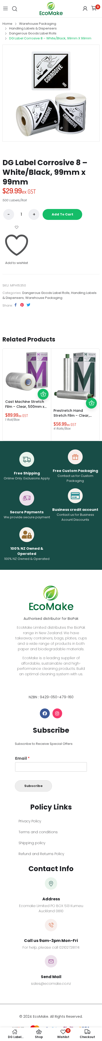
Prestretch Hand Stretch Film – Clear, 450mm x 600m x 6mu (73, 415)
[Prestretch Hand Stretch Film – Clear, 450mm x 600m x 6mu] (75, 375)
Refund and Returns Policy (41, 853)
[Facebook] (45, 713)
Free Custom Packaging (75, 470)
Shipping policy (32, 842)
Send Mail (51, 977)
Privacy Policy (30, 821)
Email (22, 758)
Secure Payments (27, 512)
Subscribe (33, 785)
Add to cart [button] (43, 394)
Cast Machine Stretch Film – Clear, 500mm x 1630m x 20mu (24, 406)
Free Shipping (27, 473)
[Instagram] (57, 713)
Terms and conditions (38, 832)
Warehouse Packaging (43, 297)
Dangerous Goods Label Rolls (46, 292)
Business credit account (75, 509)
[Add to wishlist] (43, 383)
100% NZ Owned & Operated (26, 551)
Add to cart (62, 214)
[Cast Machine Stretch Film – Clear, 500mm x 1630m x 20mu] (27, 371)
